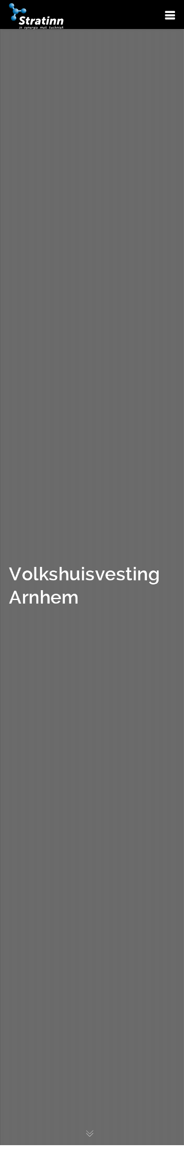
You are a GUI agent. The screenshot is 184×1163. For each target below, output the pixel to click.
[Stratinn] (36, 15)
